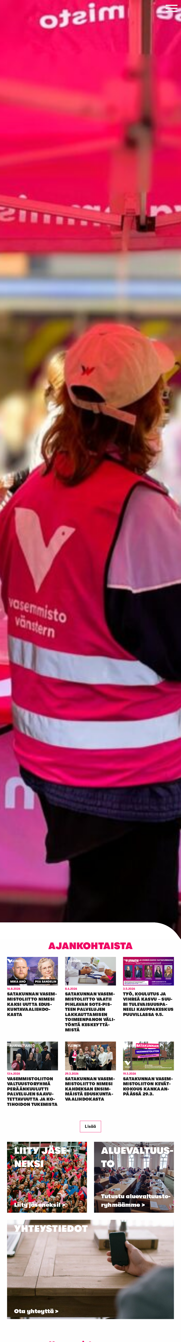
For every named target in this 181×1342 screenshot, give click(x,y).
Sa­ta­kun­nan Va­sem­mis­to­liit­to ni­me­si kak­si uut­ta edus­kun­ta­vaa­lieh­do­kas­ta (32, 1004)
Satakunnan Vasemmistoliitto (20, 78)
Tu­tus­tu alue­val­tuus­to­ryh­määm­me (136, 1200)
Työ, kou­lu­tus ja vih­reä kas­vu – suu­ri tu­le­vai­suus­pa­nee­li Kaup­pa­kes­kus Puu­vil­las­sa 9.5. (148, 1004)
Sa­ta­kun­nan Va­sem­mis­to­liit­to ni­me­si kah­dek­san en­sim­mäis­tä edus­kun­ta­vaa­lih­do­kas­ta (90, 1089)
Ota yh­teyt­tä (34, 1311)
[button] (171, 8)
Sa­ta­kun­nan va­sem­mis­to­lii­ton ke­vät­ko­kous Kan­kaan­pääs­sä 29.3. (148, 1087)
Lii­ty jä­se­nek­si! (37, 1205)
